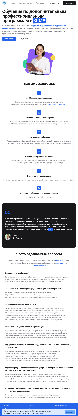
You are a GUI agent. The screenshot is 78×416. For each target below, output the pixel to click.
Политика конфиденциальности (39, 409)
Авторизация (54, 3)
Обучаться (24, 39)
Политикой (39, 413)
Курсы (12, 3)
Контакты (6, 405)
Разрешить (69, 412)
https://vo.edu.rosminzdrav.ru (57, 104)
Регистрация (69, 3)
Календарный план (25, 3)
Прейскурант (40, 3)
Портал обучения (60, 409)
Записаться (8, 39)
